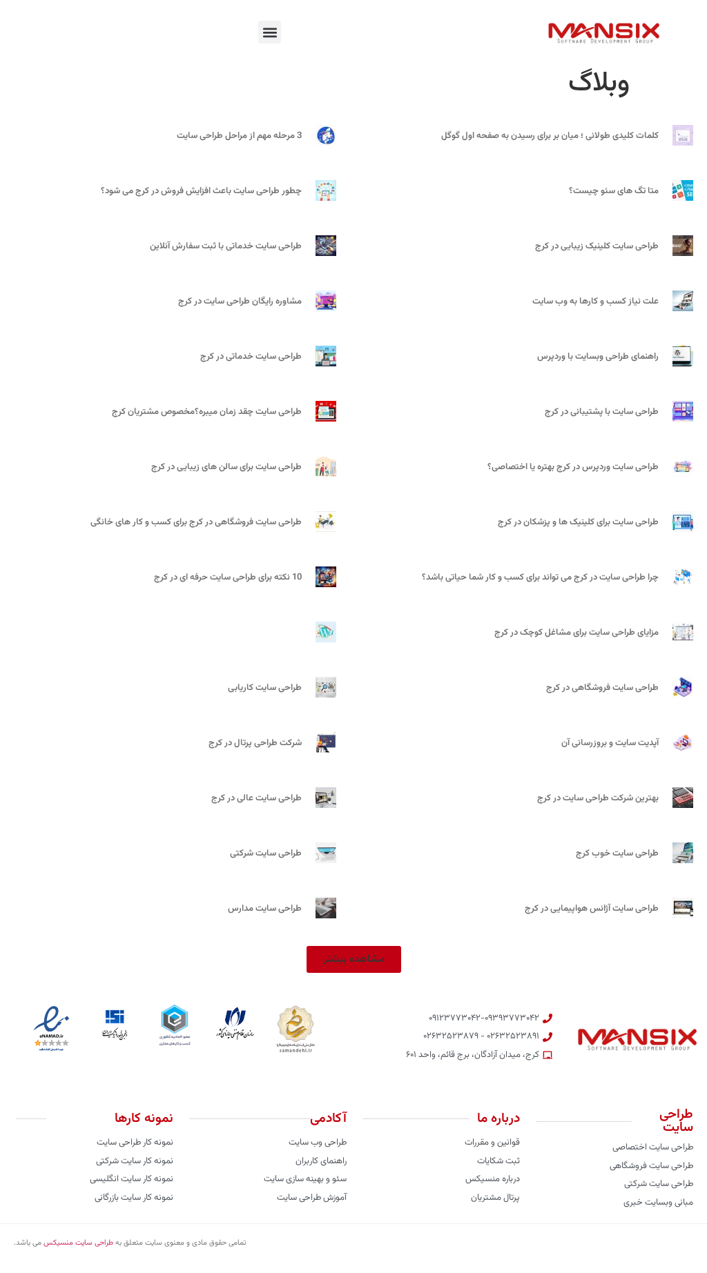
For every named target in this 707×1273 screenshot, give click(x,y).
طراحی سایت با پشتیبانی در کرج (602, 412)
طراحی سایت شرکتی (266, 853)
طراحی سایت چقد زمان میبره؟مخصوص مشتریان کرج (207, 412)
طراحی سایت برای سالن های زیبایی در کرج (226, 467)
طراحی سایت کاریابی (265, 688)
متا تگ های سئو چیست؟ (614, 191)
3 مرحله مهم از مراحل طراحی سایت (239, 136)
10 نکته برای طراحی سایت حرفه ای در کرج (228, 577)
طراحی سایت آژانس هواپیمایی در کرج (592, 909)
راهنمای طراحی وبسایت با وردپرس (598, 357)
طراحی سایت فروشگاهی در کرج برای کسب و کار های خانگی (196, 522)
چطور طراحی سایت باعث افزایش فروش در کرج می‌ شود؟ (201, 191)
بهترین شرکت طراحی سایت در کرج (598, 798)
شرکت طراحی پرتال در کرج (255, 743)
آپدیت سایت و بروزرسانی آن (610, 743)
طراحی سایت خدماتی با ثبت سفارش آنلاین (226, 246)
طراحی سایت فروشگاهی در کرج (602, 688)
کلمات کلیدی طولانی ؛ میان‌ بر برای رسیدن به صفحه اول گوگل (550, 136)
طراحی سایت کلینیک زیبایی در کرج (597, 246)
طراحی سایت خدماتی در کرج (251, 357)
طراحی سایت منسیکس (78, 1243)
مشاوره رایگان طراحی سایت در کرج (240, 301)
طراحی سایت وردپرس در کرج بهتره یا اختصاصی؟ (573, 467)
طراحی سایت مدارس (265, 909)
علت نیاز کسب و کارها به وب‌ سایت (595, 301)
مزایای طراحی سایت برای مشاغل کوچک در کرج (576, 633)
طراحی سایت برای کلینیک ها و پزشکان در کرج (578, 522)
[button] (269, 32)
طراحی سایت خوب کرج (617, 853)
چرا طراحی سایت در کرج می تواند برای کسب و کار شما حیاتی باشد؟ (540, 577)
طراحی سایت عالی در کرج (256, 798)
